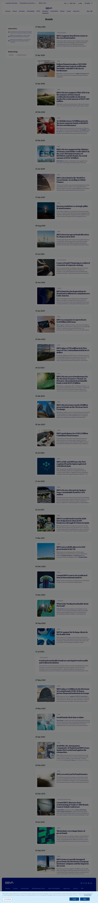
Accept (74, 899)
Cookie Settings (7, 899)
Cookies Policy (87, 895)
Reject (84, 899)
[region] (49, 897)
